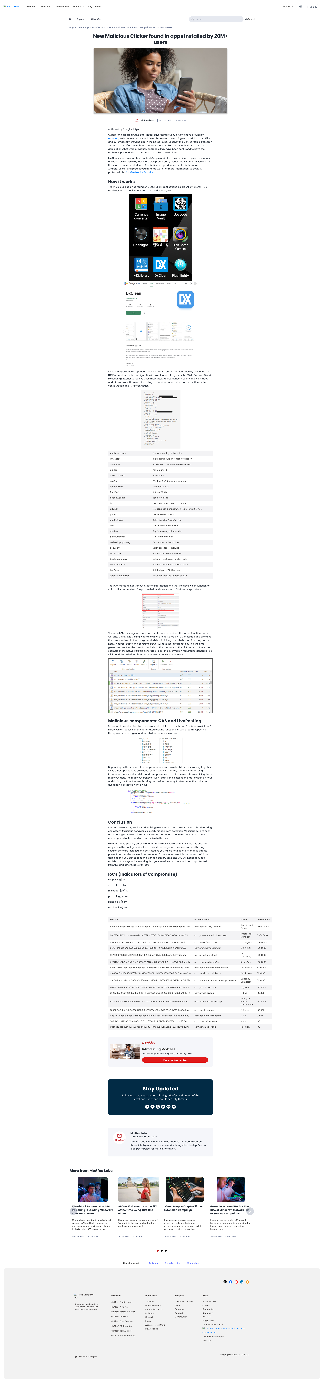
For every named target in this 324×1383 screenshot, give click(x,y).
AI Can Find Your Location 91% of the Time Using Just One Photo (137, 1210)
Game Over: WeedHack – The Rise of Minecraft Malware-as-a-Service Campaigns (230, 1210)
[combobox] (251, 19)
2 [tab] (162, 1251)
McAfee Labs (99, 27)
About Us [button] (77, 6)
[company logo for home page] (12, 6)
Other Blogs (83, 27)
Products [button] (30, 6)
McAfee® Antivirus (119, 1316)
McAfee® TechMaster (121, 1331)
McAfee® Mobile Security (123, 1335)
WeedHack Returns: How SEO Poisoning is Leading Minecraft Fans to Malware (92, 1210)
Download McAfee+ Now (175, 1060)
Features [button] (45, 6)
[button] (301, 5)
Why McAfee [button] (94, 6)
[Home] (70, 19)
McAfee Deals (194, 1263)
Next (250, 1211)
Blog (71, 27)
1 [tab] (158, 1251)
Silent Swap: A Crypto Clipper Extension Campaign (183, 1208)
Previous (73, 1211)
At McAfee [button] (96, 19)
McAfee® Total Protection (123, 1312)
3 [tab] (166, 1251)
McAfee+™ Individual (121, 1302)
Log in (313, 7)
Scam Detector (172, 1263)
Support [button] (287, 6)
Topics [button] (80, 19)
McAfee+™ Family (119, 1307)
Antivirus (153, 1263)
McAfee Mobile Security (139, 172)
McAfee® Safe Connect (122, 1321)
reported (113, 138)
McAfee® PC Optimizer (122, 1326)
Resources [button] (61, 6)
